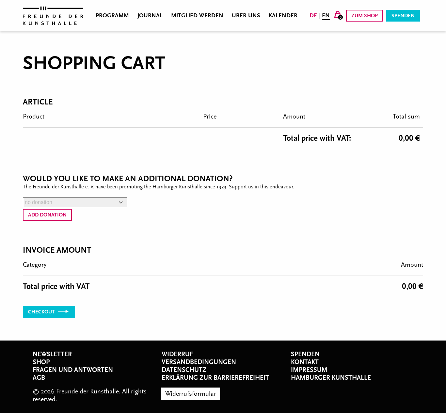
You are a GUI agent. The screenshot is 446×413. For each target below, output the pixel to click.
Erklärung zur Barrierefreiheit (215, 377)
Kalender (283, 15)
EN (326, 15)
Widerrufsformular (190, 393)
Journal (150, 15)
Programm (112, 15)
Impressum (309, 369)
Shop (41, 362)
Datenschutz (184, 369)
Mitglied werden (197, 15)
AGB (39, 377)
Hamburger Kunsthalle (331, 377)
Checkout (42, 312)
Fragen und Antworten (73, 369)
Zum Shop (364, 16)
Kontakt (305, 362)
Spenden (403, 16)
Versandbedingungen (199, 362)
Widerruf (177, 354)
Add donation (47, 215)
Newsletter (52, 354)
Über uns (246, 15)
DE (313, 15)
